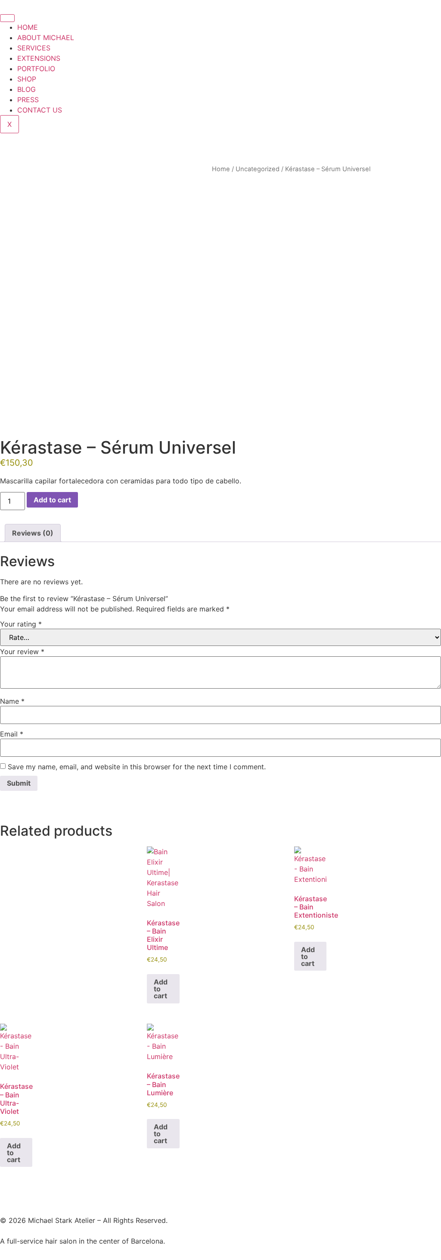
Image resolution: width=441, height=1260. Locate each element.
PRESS (28, 99)
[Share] (393, 9)
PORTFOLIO (36, 68)
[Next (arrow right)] (426, 630)
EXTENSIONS (38, 58)
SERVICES (33, 48)
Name (12, 701)
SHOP (26, 79)
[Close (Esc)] (412, 9)
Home (221, 169)
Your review (22, 651)
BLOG (26, 89)
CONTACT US (39, 110)
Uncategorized (258, 169)
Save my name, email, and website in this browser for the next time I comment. (137, 766)
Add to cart (52, 499)
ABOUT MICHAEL (45, 37)
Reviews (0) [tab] (32, 533)
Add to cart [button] (161, 989)
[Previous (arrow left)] (15, 630)
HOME (27, 27)
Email (11, 733)
